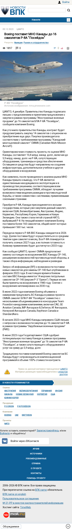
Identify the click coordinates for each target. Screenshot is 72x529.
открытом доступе (63, 373)
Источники (36, 454)
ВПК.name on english (14, 494)
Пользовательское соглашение (21, 498)
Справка (36, 463)
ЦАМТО (20, 29)
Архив (36, 449)
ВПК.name (41, 489)
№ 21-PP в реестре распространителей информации (33, 503)
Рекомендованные (36, 458)
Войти (65, 2)
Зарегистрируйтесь (48, 430)
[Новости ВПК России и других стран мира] (13, 14)
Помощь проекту (36, 478)
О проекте (36, 468)
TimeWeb (25, 507)
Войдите (5, 433)
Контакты (36, 473)
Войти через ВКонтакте (25, 441)
